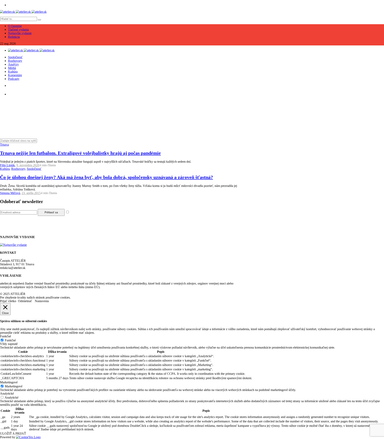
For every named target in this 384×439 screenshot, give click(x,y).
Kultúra (13, 71)
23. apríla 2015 (31, 193)
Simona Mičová (10, 193)
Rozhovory (15, 60)
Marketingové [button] (9, 382)
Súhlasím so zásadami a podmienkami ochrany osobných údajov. (111, 212)
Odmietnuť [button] (25, 301)
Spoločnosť (15, 57)
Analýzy (13, 64)
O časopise (15, 26)
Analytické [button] (7, 393)
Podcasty (13, 78)
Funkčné (10, 340)
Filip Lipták (7, 165)
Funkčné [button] (5, 336)
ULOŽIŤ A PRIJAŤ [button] (13, 433)
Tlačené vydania (18, 29)
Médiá (12, 68)
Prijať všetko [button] (8, 301)
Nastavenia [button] (42, 301)
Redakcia (14, 36)
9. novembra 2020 (27, 165)
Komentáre (15, 75)
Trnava (4, 144)
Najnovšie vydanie (20, 33)
